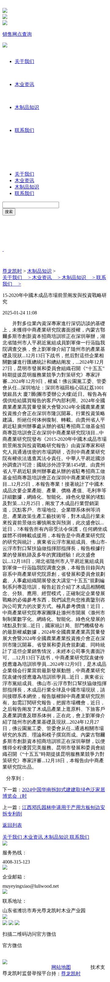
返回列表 (12, 825)
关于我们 (24, 61)
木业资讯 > (47, 277)
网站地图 (61, 967)
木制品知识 (27, 107)
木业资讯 (24, 84)
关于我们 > (17, 277)
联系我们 (24, 130)
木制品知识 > (79, 277)
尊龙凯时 (12, 271)
